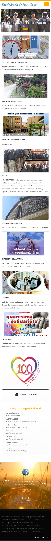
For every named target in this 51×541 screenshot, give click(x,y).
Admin (37, 537)
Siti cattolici (14, 438)
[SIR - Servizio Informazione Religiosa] (17, 394)
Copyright (5, 528)
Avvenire (14, 432)
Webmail (45, 537)
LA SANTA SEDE (22, 420)
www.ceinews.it (14, 414)
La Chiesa (17, 449)
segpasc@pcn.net (13, 522)
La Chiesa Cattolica (16, 426)
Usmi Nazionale (16, 444)
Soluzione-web (36, 531)
